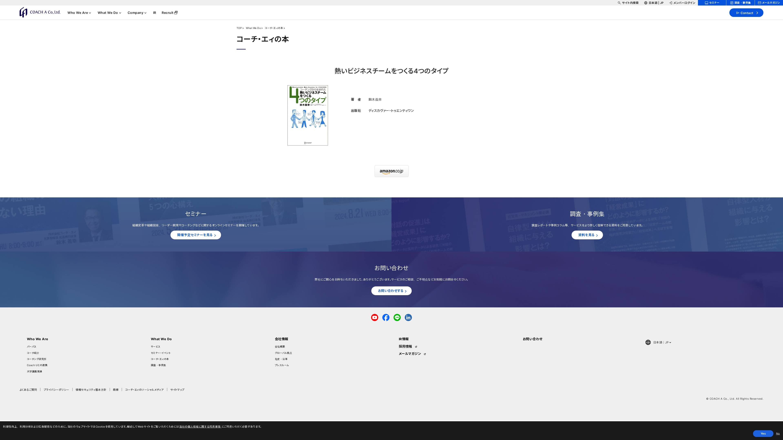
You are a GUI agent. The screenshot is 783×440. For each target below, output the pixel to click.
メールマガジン (410, 354)
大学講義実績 (34, 371)
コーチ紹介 (33, 352)
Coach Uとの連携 (37, 365)
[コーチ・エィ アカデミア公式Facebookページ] (385, 317)
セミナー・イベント (161, 352)
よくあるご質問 (28, 389)
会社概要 (280, 346)
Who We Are (37, 339)
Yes (763, 433)
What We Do (253, 28)
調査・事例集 (158, 365)
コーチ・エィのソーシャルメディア (144, 389)
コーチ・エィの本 (274, 28)
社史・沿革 (281, 359)
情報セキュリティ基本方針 (91, 389)
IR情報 (404, 339)
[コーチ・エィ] (40, 12)
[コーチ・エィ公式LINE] (397, 317)
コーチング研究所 (36, 359)
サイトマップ (177, 389)
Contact (747, 13)
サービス (155, 346)
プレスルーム (282, 365)
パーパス (31, 346)
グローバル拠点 (283, 352)
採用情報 (405, 346)
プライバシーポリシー (56, 389)
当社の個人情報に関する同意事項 (200, 426)
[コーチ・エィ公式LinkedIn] (408, 317)
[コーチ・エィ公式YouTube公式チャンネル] (374, 317)
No (778, 433)
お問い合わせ (533, 339)
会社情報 (281, 339)
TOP (239, 28)
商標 (115, 389)
